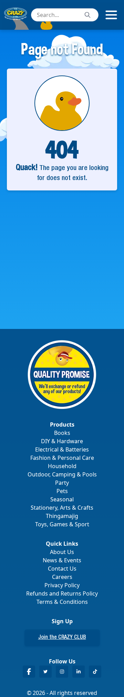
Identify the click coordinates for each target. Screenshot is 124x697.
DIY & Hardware (62, 441)
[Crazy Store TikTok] (95, 671)
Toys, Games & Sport (62, 524)
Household (62, 466)
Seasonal (62, 499)
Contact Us (62, 568)
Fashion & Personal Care (62, 458)
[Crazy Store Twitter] (45, 671)
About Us (62, 552)
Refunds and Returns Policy (62, 593)
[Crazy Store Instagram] (62, 671)
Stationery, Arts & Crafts (62, 507)
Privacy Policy (62, 585)
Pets (62, 491)
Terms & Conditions (62, 602)
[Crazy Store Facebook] (29, 671)
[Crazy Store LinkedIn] (78, 671)
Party (62, 482)
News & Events (62, 560)
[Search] (87, 14)
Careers (62, 577)
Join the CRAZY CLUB (62, 638)
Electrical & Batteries (62, 449)
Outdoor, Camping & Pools (62, 474)
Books (62, 433)
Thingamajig (62, 516)
